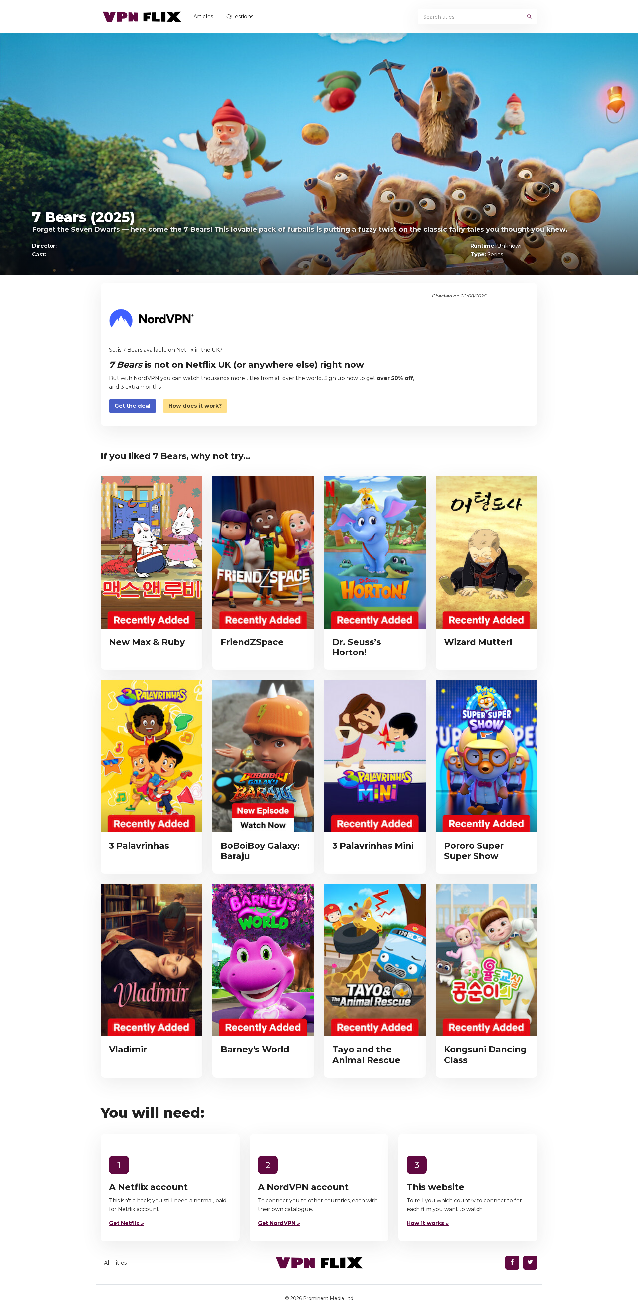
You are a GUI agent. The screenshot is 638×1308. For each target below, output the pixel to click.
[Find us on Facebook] (512, 1263)
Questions (239, 16)
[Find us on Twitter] (530, 1263)
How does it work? (195, 406)
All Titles (115, 1263)
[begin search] (529, 16)
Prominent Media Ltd (328, 1298)
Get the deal (133, 406)
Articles (203, 16)
